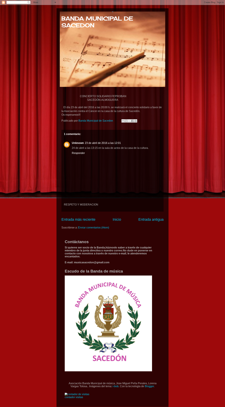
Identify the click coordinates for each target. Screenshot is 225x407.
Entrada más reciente (78, 219)
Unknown (78, 143)
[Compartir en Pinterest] (135, 121)
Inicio (117, 219)
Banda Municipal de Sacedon (96, 120)
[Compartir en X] (129, 121)
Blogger (149, 386)
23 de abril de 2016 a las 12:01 (103, 143)
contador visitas (74, 397)
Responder (78, 153)
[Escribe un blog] (126, 121)
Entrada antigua (151, 219)
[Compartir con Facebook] (132, 121)
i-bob (116, 386)
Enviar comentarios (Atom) (93, 227)
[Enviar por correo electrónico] (123, 121)
